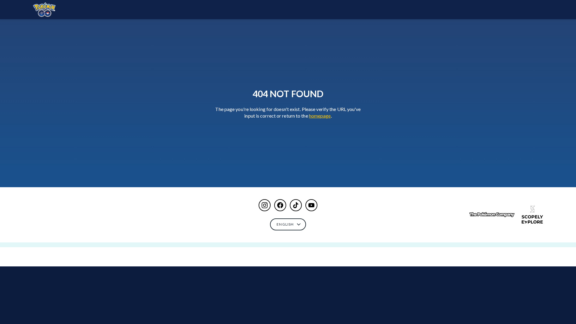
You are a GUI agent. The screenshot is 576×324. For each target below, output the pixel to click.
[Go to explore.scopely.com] (532, 215)
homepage (320, 115)
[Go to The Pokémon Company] (492, 214)
